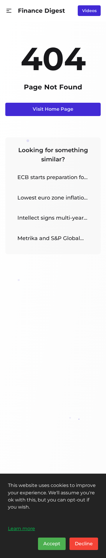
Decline (84, 543)
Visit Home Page (53, 109)
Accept (51, 543)
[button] (9, 10)
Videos (89, 10)
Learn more (21, 528)
